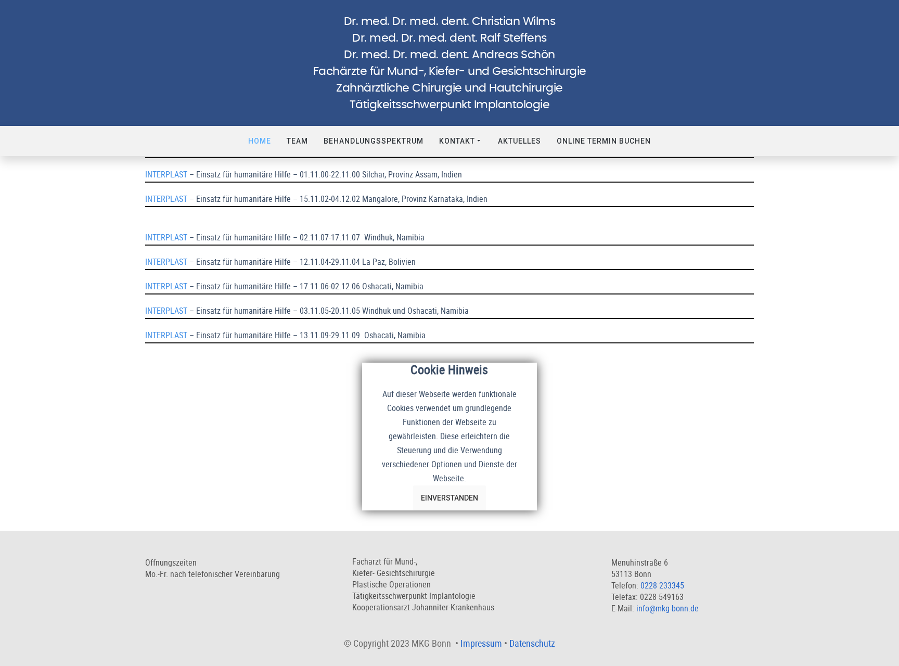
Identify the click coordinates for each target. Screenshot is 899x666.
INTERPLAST (166, 174)
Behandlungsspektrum (373, 141)
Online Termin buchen (604, 141)
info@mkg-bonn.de (667, 608)
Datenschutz (532, 643)
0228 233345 (662, 585)
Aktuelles (519, 141)
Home (259, 141)
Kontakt (457, 141)
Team (297, 141)
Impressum (481, 643)
